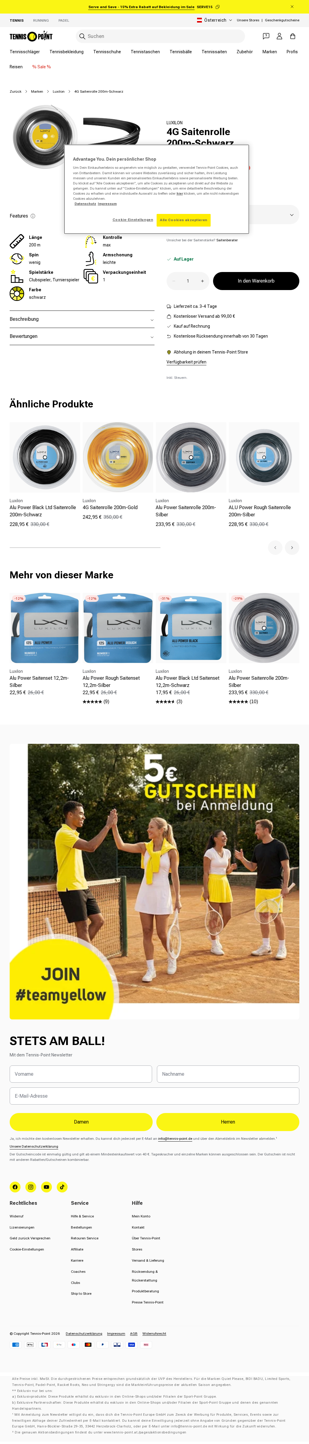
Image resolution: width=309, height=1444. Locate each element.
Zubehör (245, 51)
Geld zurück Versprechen (30, 1238)
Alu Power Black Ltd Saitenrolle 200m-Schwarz (43, 511)
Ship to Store (81, 1293)
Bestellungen (81, 1227)
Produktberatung (145, 1291)
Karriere (77, 1260)
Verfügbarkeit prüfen (186, 362)
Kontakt (138, 1227)
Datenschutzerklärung (84, 1333)
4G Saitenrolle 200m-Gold (110, 507)
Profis (292, 51)
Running (41, 20)
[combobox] (160, 36)
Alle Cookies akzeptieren (183, 220)
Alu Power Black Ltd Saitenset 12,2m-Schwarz (187, 681)
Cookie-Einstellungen (27, 1249)
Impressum (116, 1333)
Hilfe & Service (82, 1216)
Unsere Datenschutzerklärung (34, 1146)
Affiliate (77, 1249)
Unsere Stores (248, 20)
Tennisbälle (181, 51)
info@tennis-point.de (175, 1138)
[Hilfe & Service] (266, 36)
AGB (134, 1333)
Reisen (16, 66)
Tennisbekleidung (66, 51)
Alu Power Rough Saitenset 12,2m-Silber (111, 681)
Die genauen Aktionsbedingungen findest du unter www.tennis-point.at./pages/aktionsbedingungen (100, 1432)
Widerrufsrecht (154, 1333)
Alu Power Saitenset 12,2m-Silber (39, 681)
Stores (137, 1249)
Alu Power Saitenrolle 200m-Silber (186, 511)
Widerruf (16, 1216)
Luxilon (59, 91)
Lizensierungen (22, 1227)
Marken (270, 51)
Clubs (75, 1283)
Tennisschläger (25, 51)
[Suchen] (82, 36)
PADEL (64, 20)
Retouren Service (84, 1238)
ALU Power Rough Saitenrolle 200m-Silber (260, 511)
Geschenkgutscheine (282, 20)
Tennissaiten (214, 51)
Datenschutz (85, 204)
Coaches (78, 1271)
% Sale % (41, 66)
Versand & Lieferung (148, 1260)
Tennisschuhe (107, 51)
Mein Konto (141, 1216)
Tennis (17, 20)
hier (180, 193)
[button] (275, 547)
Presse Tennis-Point (148, 1302)
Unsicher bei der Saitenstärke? (202, 240)
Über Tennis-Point (146, 1238)
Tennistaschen (145, 51)
